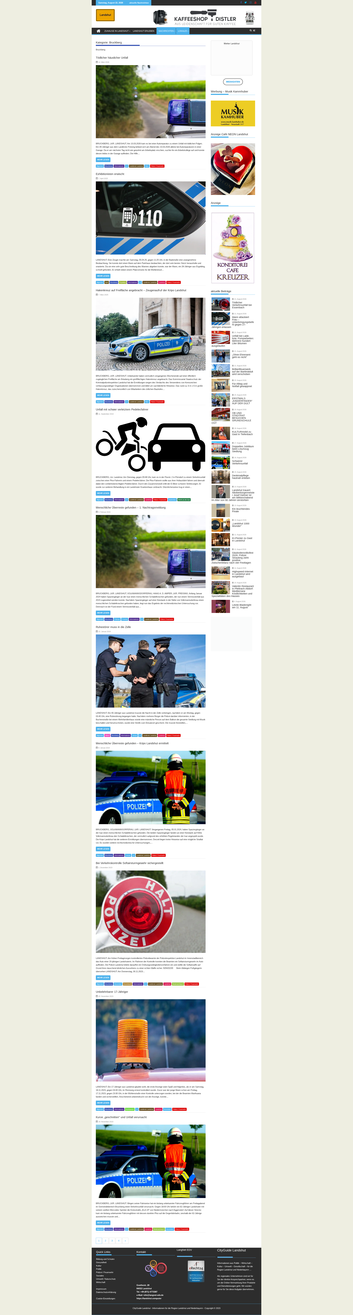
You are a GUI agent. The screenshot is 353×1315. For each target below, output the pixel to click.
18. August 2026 (240, 428)
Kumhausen (130, 1109)
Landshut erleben (143, 31)
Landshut (162, 282)
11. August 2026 (240, 535)
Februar (117, 619)
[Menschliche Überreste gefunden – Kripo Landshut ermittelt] (151, 787)
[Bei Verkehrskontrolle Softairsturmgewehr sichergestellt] (151, 912)
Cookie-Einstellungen (105, 1298)
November (167, 1109)
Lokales (182, 31)
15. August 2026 (240, 472)
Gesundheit (101, 1262)
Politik (98, 1269)
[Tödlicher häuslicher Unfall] (151, 101)
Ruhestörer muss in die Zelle (113, 627)
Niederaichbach (178, 984)
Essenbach (127, 984)
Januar (134, 735)
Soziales (100, 1275)
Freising (124, 619)
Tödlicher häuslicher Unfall (112, 57)
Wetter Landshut (232, 43)
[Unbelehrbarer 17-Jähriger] (151, 1040)
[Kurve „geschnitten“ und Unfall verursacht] (151, 1161)
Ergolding (123, 282)
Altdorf (107, 735)
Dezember (117, 984)
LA (127, 166)
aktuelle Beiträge (221, 291)
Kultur (98, 1266)
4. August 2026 (239, 601)
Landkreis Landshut (136, 166)
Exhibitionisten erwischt (110, 173)
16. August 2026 (240, 458)
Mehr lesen (103, 160)
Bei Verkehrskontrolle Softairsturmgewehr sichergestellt (129, 863)
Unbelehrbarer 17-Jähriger (112, 991)
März (147, 166)
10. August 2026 (240, 583)
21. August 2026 (240, 299)
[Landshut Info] (98, 30)
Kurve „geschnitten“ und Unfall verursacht (121, 1117)
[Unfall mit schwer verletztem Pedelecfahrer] (151, 444)
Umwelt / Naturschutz (106, 1279)
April (106, 282)
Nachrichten (166, 31)
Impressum (101, 1289)
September (172, 500)
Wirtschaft (100, 1282)
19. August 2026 (240, 410)
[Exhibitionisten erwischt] (151, 218)
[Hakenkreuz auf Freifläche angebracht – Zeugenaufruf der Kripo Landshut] (151, 334)
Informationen (119, 166)
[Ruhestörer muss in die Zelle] (151, 671)
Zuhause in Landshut (116, 31)
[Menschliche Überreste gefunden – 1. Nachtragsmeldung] (151, 551)
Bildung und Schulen (105, 1259)
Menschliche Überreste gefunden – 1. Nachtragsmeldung (131, 507)
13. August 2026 (240, 487)
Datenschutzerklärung (106, 1292)
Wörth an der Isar (184, 500)
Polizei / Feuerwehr (157, 166)
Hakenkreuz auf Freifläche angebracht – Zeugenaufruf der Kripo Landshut (141, 290)
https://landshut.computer (149, 1298)
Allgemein (100, 166)
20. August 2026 (240, 380)
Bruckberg (108, 166)
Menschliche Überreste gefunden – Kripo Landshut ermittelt (132, 743)
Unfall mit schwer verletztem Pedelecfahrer (122, 409)
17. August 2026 (240, 443)
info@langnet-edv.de (153, 1295)
